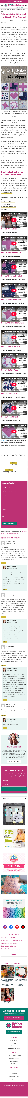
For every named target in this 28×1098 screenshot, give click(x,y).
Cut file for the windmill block (10, 256)
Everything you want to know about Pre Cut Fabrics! (7, 980)
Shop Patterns (14, 1032)
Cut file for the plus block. (9, 232)
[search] (26, 5)
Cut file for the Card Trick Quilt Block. (13, 397)
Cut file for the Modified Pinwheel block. (14, 326)
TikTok (14, 1079)
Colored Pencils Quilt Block (9, 946)
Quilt (8, 9)
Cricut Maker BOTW (9, 455)
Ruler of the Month (14, 1040)
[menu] (2, 5)
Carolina (10, 566)
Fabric (8, 204)
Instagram (14, 1073)
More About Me (14, 761)
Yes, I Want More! (14, 1017)
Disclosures (19, 1087)
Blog (5, 9)
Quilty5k (14, 1043)
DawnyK (8, 542)
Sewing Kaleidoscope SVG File (7, 985)
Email (3, 516)
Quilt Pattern (20, 455)
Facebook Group (14, 1076)
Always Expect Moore (14, 5)
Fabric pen (4, 209)
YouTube (14, 1071)
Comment (5, 495)
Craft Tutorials (9, 454)
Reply (4, 589)
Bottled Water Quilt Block (9, 943)
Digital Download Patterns (14, 1055)
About (13, 1087)
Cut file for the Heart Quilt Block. (11, 420)
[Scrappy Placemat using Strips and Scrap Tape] (20, 977)
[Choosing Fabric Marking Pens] (7, 1000)
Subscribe (14, 1)
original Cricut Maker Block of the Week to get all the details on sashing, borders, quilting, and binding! (13, 442)
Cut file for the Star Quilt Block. (11, 350)
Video (25, 455)
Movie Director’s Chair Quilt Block (11, 940)
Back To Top (13, 1090)
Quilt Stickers (14, 1061)
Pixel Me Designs (16, 1093)
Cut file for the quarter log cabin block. (13, 279)
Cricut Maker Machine (8, 202)
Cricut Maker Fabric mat (8, 207)
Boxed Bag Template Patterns (10, 949)
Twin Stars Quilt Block (8, 937)
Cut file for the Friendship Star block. (12, 303)
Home (2, 9)
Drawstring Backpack (21, 985)
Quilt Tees (14, 1064)
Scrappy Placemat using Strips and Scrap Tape (21, 980)
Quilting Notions (14, 1058)
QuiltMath (14, 1046)
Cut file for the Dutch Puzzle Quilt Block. (14, 373)
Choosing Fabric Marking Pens (7, 1002)
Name (4, 509)
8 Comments (3, 22)
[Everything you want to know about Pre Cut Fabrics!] (7, 977)
